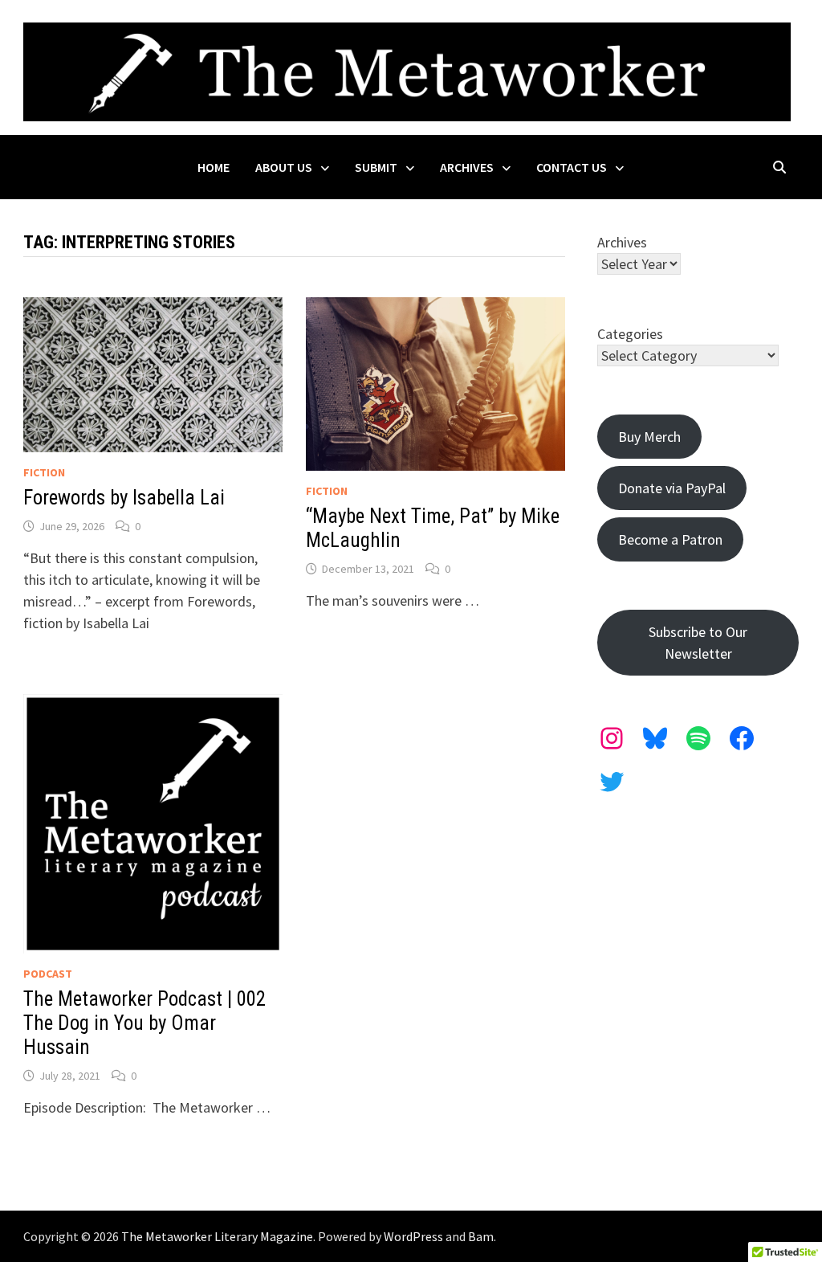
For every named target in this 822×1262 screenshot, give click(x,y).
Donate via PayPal (672, 488)
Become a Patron (670, 539)
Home (213, 167)
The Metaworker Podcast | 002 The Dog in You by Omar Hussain (144, 1023)
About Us (283, 167)
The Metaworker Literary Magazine (217, 1236)
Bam (481, 1236)
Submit (376, 167)
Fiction (44, 472)
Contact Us (571, 167)
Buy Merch (649, 436)
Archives (467, 167)
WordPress (413, 1236)
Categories (630, 334)
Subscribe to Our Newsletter (698, 643)
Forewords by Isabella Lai (124, 497)
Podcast (47, 973)
